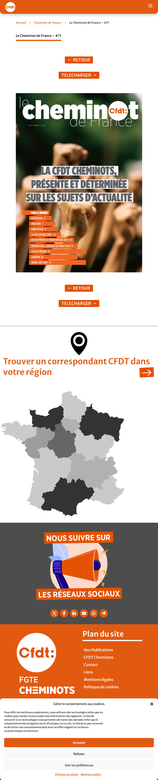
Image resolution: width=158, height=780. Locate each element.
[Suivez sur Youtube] (84, 613)
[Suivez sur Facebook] (64, 613)
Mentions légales (91, 774)
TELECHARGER (76, 75)
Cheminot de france (47, 23)
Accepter (79, 743)
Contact (91, 664)
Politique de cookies (67, 774)
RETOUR (81, 59)
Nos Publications (98, 650)
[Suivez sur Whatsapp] (94, 613)
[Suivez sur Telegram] (104, 613)
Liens (88, 672)
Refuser (79, 754)
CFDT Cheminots (99, 657)
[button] (152, 704)
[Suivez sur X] (54, 613)
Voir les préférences (79, 765)
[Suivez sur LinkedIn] (74, 613)
